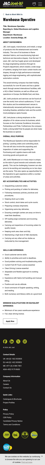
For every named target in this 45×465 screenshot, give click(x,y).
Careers (6, 384)
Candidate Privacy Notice (12, 421)
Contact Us (7, 388)
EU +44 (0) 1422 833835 (12, 362)
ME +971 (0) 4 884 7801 (12, 366)
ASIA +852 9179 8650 (11, 369)
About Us (6, 380)
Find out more (26, 462)
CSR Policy (7, 417)
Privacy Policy (8, 414)
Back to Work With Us (14, 14)
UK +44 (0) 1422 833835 (12, 359)
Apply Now (10, 321)
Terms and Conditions (11, 424)
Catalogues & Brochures (12, 399)
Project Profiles (9, 402)
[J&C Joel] (13, 4)
